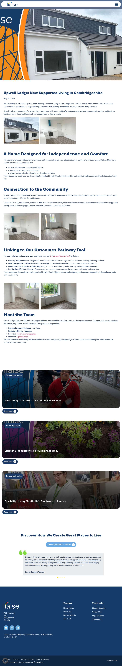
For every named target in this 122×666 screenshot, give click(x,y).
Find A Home (68, 608)
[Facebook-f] (12, 627)
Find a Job (67, 611)
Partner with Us (69, 615)
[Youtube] (6, 627)
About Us (67, 619)
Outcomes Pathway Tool (60, 256)
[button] (57, 577)
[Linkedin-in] (17, 627)
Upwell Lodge (22, 337)
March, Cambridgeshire (26, 334)
